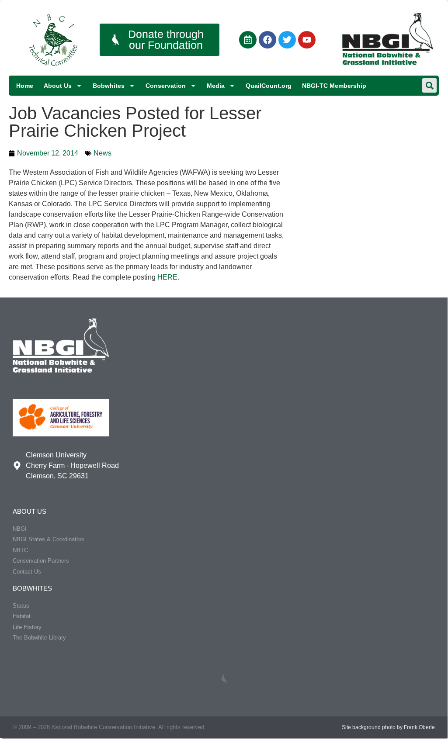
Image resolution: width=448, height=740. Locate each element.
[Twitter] (287, 39)
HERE (167, 277)
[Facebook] (267, 39)
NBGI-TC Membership (334, 85)
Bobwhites (109, 85)
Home (24, 85)
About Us (58, 85)
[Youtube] (307, 39)
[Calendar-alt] (248, 39)
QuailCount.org (269, 85)
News (102, 153)
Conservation (166, 85)
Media (216, 85)
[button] (429, 85)
